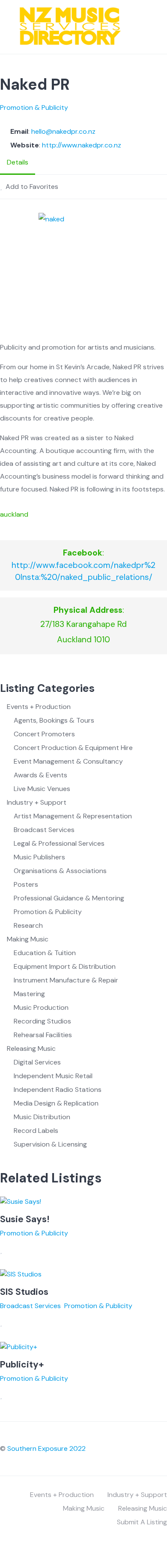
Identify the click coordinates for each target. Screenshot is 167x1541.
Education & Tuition (45, 952)
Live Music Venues (42, 788)
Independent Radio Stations (57, 1089)
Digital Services (37, 1062)
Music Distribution (42, 1116)
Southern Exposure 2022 (46, 1448)
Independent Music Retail (53, 1075)
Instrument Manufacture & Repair (66, 980)
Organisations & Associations (60, 870)
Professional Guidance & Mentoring (69, 898)
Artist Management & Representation (73, 816)
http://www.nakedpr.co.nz (81, 145)
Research (28, 925)
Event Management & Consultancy (68, 761)
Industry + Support (36, 802)
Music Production (41, 1007)
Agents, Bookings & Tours (54, 720)
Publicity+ (22, 1364)
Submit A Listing (142, 1521)
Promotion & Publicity (34, 107)
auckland (14, 514)
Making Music (27, 939)
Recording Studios (42, 1021)
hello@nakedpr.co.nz (63, 131)
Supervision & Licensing (50, 1144)
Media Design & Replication (56, 1103)
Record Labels (36, 1130)
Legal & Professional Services (59, 843)
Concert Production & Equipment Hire (73, 747)
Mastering (29, 993)
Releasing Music (31, 1048)
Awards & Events (40, 774)
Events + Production (39, 706)
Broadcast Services (44, 829)
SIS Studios (24, 1292)
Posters (26, 884)
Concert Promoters (44, 733)
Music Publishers (39, 857)
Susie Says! (24, 1219)
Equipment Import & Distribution (65, 966)
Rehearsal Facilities (43, 1034)
